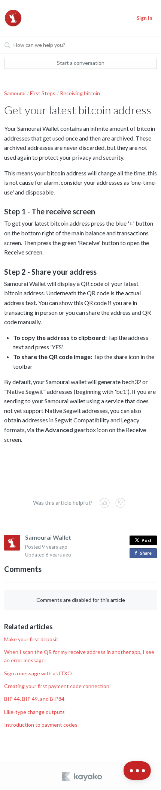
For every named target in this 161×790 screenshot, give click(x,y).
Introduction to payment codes (41, 724)
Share (147, 554)
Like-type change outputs (34, 712)
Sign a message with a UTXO (38, 673)
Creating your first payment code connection (56, 686)
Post (147, 540)
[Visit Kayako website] (82, 776)
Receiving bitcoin (80, 93)
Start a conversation (80, 63)
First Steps (42, 93)
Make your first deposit (31, 639)
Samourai (14, 93)
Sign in (144, 18)
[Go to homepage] (13, 18)
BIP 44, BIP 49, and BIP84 (34, 699)
